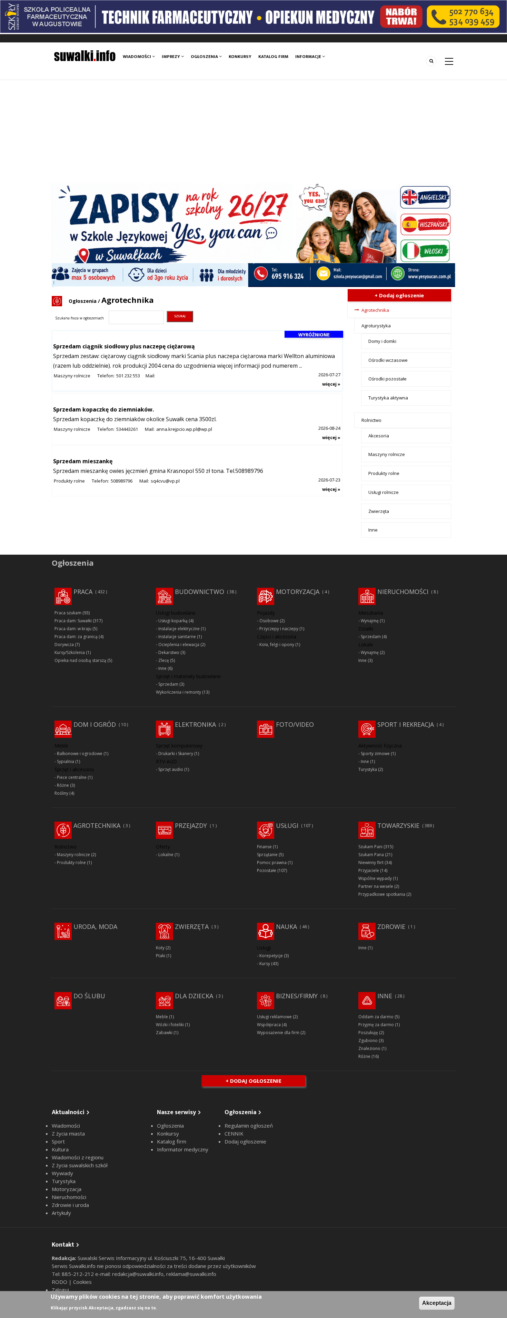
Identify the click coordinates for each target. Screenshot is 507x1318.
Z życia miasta (68, 1133)
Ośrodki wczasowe (388, 360)
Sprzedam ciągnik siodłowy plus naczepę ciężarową (124, 346)
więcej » (331, 384)
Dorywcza (64, 644)
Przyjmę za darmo (376, 1025)
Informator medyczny (182, 1149)
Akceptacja (436, 1303)
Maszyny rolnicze (72, 376)
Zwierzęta (378, 511)
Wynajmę (370, 621)
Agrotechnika (375, 310)
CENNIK (234, 1133)
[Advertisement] (253, 131)
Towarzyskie (398, 825)
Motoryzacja (297, 591)
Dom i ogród (94, 724)
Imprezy (171, 56)
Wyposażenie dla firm (278, 1032)
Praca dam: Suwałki (73, 621)
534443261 (127, 429)
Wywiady (62, 1173)
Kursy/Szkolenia (69, 652)
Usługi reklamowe (274, 1017)
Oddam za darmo (376, 1017)
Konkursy (240, 56)
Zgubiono (368, 1040)
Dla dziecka (194, 996)
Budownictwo (199, 591)
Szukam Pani (370, 847)
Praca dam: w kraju (72, 629)
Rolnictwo (371, 420)
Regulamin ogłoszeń (249, 1125)
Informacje (308, 56)
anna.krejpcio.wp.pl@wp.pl (184, 429)
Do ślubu (89, 996)
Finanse (264, 847)
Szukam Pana (371, 855)
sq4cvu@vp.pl (165, 481)
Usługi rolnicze (383, 492)
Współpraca (269, 1025)
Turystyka (367, 769)
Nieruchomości (402, 591)
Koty (160, 948)
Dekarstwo (168, 652)
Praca (82, 591)
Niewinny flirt (371, 862)
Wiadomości (137, 56)
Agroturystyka (376, 326)
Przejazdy (191, 825)
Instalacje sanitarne (177, 637)
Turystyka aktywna (388, 398)
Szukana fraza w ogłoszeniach (79, 318)
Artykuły (61, 1212)
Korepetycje (271, 956)
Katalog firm (273, 56)
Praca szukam (67, 613)
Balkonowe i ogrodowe (79, 753)
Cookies (82, 1281)
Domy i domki (382, 341)
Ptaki (160, 956)
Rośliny (61, 793)
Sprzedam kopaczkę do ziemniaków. (103, 409)
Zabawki (164, 1032)
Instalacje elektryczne (179, 629)
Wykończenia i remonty (178, 692)
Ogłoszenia (205, 56)
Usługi (287, 825)
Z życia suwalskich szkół (80, 1165)
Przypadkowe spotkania (381, 894)
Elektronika (195, 724)
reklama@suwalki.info (191, 1273)
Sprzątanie (267, 855)
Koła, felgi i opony (276, 644)
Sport (58, 1141)
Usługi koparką (173, 621)
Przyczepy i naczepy (278, 629)
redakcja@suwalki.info (137, 1273)
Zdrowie (391, 926)
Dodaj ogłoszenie (245, 1141)
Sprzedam (168, 684)
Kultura (60, 1149)
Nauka (286, 926)
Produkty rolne (69, 481)
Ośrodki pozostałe (387, 379)
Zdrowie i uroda (70, 1204)
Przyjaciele (368, 870)
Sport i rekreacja (405, 724)
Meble (162, 1017)
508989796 (121, 481)
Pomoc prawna (272, 862)
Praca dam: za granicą (76, 637)
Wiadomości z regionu (77, 1157)
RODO (60, 1281)
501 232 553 (128, 376)
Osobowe (269, 621)
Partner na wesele (375, 886)
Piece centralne (72, 777)
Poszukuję (368, 1032)
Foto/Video (295, 724)
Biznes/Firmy (297, 996)
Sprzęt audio (170, 769)
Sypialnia (65, 761)
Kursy (264, 964)
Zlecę (163, 660)
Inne (373, 530)
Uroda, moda (95, 926)
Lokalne (165, 855)
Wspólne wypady (375, 878)
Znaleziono (369, 1048)
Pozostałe (266, 870)
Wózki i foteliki (170, 1025)
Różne (63, 785)
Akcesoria (378, 436)
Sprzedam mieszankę (82, 461)
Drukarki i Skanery (175, 753)
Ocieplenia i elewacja (178, 644)
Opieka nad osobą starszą (80, 660)
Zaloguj (60, 1289)
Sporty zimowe (375, 753)
